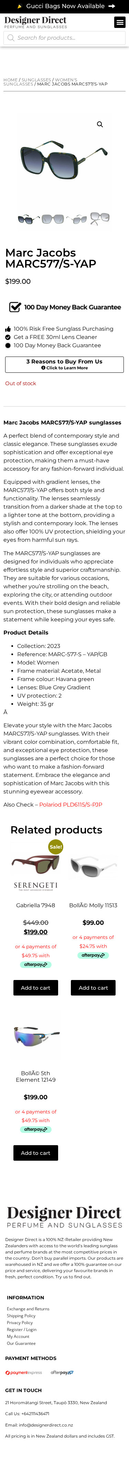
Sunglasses (36, 79)
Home (10, 79)
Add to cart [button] (35, 987)
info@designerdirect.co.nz (46, 1425)
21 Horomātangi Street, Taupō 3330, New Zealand (56, 1402)
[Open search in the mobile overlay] (64, 38)
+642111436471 (35, 1413)
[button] (120, 22)
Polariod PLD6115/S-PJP (70, 804)
